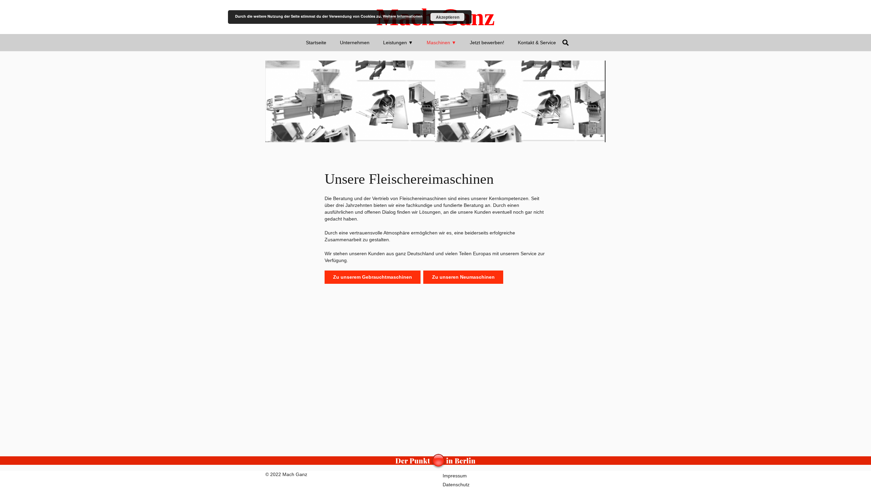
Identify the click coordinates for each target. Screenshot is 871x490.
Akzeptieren (447, 17)
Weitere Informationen (403, 16)
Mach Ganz (294, 474)
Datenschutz (456, 484)
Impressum (455, 475)
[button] (416, 42)
